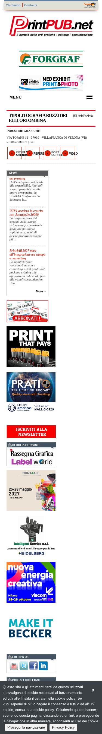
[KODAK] (31, 346)
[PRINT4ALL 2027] (31, 490)
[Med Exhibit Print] (51, 82)
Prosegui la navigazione (26, 727)
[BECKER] (31, 628)
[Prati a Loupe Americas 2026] (31, 392)
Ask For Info (85, 116)
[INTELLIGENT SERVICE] (31, 536)
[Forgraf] (51, 58)
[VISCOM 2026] (31, 582)
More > (40, 291)
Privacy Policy (63, 727)
